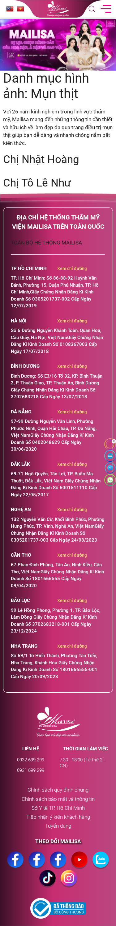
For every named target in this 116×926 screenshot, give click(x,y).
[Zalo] (100, 866)
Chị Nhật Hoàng (41, 159)
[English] (10, 9)
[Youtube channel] (79, 866)
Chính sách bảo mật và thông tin (58, 799)
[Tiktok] (47, 884)
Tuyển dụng (58, 826)
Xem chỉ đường (72, 268)
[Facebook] (15, 866)
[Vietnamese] (20, 9)
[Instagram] (69, 884)
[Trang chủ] (58, 722)
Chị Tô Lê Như (37, 183)
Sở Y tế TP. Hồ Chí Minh (58, 808)
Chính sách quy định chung (58, 790)
